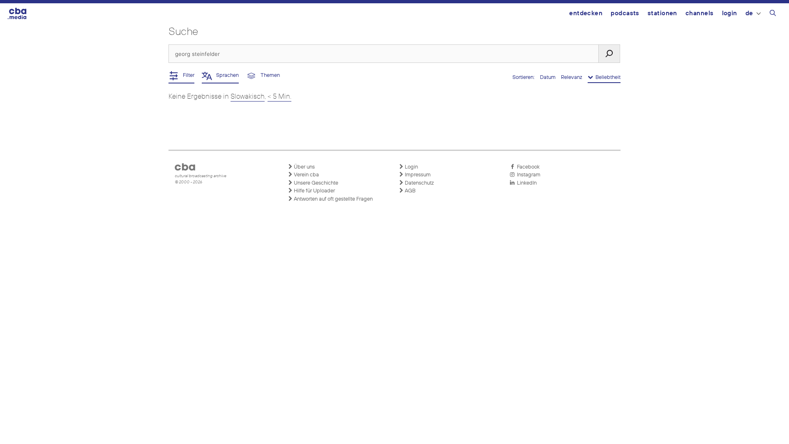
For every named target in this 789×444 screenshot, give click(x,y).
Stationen (662, 13)
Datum (548, 77)
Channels (699, 13)
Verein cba (306, 175)
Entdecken (585, 13)
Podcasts (625, 13)
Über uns (304, 167)
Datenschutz (419, 183)
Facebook (527, 167)
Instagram (527, 175)
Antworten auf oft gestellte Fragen (333, 199)
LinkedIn (525, 183)
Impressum (417, 175)
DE (749, 13)
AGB (409, 191)
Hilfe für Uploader (314, 191)
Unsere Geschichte (315, 183)
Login (729, 13)
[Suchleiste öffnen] (773, 14)
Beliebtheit (607, 77)
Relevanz (572, 77)
